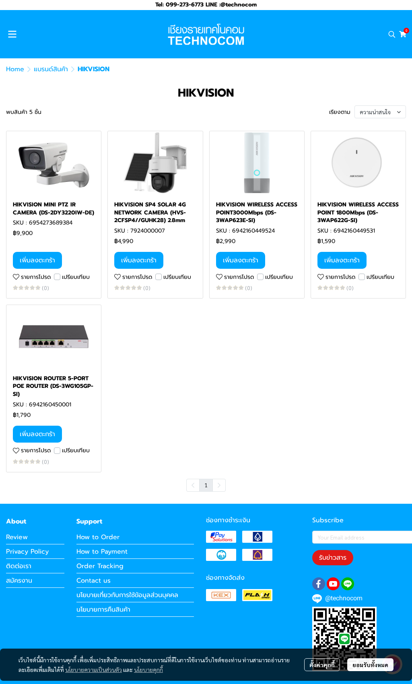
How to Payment (102, 551)
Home (15, 69)
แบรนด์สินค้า (51, 69)
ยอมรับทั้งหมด (370, 664)
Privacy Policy (27, 551)
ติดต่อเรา (18, 566)
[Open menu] (12, 34)
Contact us (93, 580)
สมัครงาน (19, 580)
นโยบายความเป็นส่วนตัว (93, 669)
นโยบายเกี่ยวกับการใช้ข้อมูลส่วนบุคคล (127, 595)
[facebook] (318, 583)
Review (17, 537)
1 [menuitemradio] (206, 484)
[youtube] (333, 583)
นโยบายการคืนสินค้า (103, 609)
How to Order (97, 537)
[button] (392, 34)
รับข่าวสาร (332, 557)
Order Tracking (100, 566)
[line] (347, 583)
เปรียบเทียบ (76, 277)
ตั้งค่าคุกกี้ (322, 664)
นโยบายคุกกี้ (148, 669)
